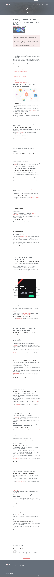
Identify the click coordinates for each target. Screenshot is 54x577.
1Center (29, 291)
